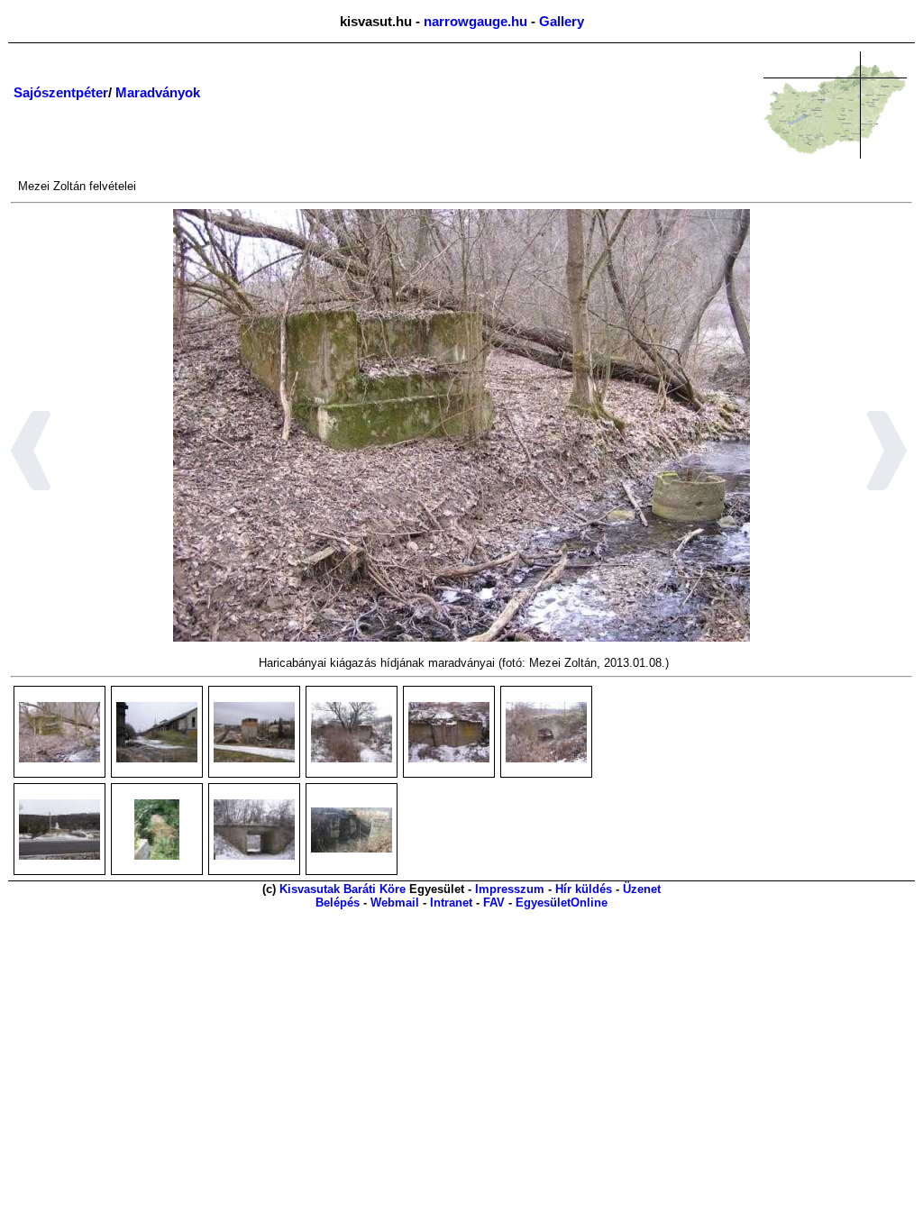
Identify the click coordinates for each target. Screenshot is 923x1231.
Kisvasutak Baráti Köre (342, 889)
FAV (494, 902)
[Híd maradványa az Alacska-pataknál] (351, 830)
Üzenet (642, 889)
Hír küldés (583, 889)
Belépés (337, 902)
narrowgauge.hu (475, 21)
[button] (31, 453)
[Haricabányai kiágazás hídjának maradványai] (59, 732)
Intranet (451, 902)
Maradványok (157, 92)
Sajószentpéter (61, 92)
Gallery (561, 21)
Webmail (394, 902)
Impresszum (509, 889)
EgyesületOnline (562, 902)
